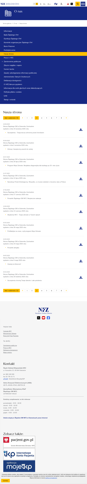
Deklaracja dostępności (12, 80)
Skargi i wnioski (9, 99)
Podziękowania (9, 50)
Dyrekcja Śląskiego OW (12, 39)
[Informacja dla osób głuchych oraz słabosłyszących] (56, 3)
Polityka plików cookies (13, 92)
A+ (44, 4)
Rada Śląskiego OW (11, 35)
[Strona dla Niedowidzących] (61, 4)
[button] (83, 4)
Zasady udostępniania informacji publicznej (20, 73)
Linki (5, 96)
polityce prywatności (51, 478)
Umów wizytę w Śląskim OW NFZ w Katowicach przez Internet (25, 418)
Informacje (8, 31)
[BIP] (68, 4)
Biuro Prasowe (9, 46)
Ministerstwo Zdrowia (9, 333)
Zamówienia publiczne (12, 61)
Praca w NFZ (8, 58)
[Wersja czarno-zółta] (37, 4)
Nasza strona (8, 54)
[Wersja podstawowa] (34, 4)
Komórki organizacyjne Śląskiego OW (18, 42)
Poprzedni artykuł (22, 118)
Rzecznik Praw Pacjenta (10, 336)
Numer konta (9, 69)
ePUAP (5, 379)
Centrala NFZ (7, 331)
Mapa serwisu (7, 352)
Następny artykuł (66, 118)
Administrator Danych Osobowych (17, 77)
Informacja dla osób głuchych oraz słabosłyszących (23, 88)
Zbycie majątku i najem (13, 65)
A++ (49, 4)
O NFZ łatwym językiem (13, 84)
